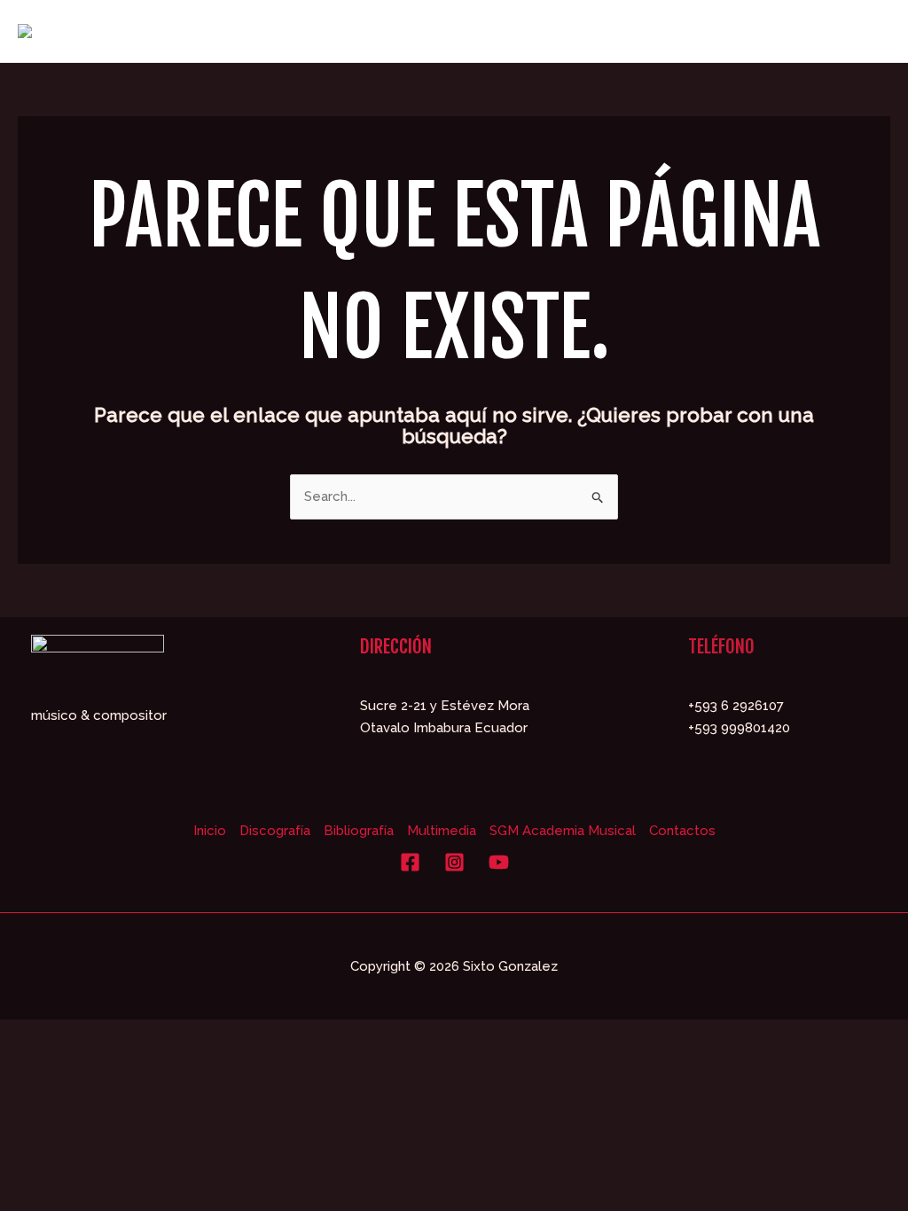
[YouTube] (499, 862)
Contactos (682, 831)
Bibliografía (359, 831)
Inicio (209, 831)
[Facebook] (410, 862)
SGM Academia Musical (562, 831)
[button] (562, 31)
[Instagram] (454, 862)
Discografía (274, 831)
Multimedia (441, 831)
